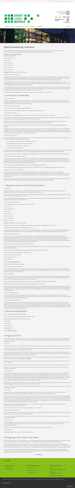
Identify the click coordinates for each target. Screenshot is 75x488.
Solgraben (59, 473)
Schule (12, 26)
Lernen (26, 26)
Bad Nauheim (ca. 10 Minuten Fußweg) (58, 469)
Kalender (32, 26)
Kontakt (67, 26)
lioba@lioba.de (16, 1)
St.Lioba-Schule (53, 473)
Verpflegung (39, 26)
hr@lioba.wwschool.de (11, 330)
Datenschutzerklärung (6, 482)
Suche (50, 1)
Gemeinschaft (19, 26)
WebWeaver (56, 1)
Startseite (7, 26)
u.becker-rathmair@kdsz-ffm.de (13, 261)
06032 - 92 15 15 (8, 1)
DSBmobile (62, 1)
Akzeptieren (70, 486)
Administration (68, 1)
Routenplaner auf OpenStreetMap (57, 475)
